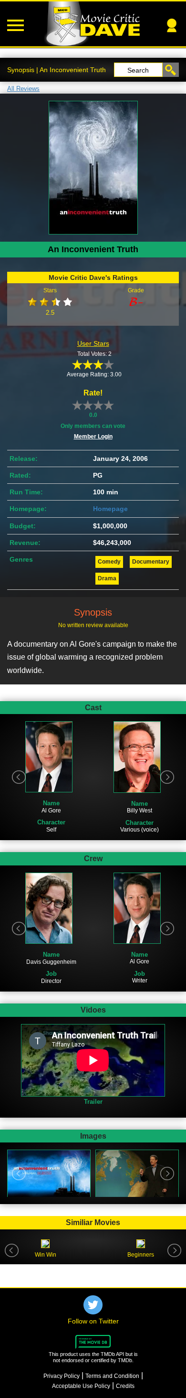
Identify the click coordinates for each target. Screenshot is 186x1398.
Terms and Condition (112, 1376)
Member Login (93, 436)
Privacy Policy (61, 1376)
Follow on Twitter (93, 1321)
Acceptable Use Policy (81, 1386)
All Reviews (23, 88)
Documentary (150, 561)
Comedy (109, 561)
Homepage (110, 508)
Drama (107, 578)
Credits (125, 1386)
